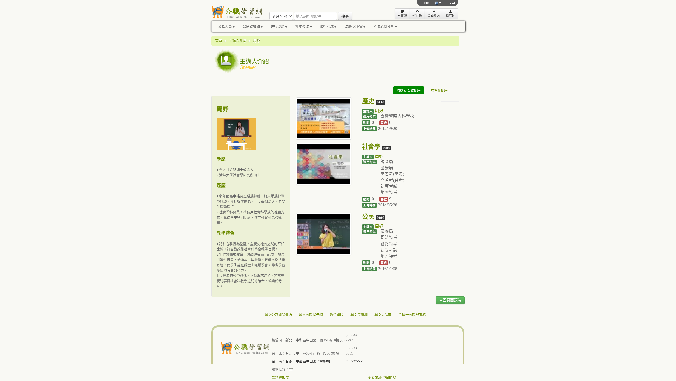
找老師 (450, 15)
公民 (368, 216)
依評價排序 (439, 90)
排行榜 (417, 15)
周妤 (379, 111)
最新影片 (434, 15)
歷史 (368, 101)
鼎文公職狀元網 (311, 315)
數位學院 (337, 315)
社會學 (371, 146)
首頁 (218, 41)
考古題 (402, 15)
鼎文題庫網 (359, 315)
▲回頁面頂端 (450, 300)
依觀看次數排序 (409, 90)
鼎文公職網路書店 (278, 315)
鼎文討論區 (383, 315)
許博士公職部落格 (412, 315)
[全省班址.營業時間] (382, 378)
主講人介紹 (237, 41)
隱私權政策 (280, 378)
